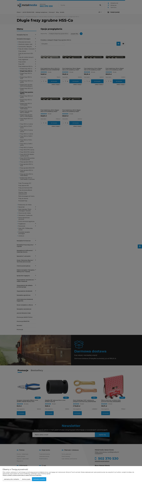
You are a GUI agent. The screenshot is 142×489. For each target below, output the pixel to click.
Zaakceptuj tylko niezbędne (11, 479)
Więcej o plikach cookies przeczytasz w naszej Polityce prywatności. (22, 475)
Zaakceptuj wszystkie (39, 479)
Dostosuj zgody (26, 479)
